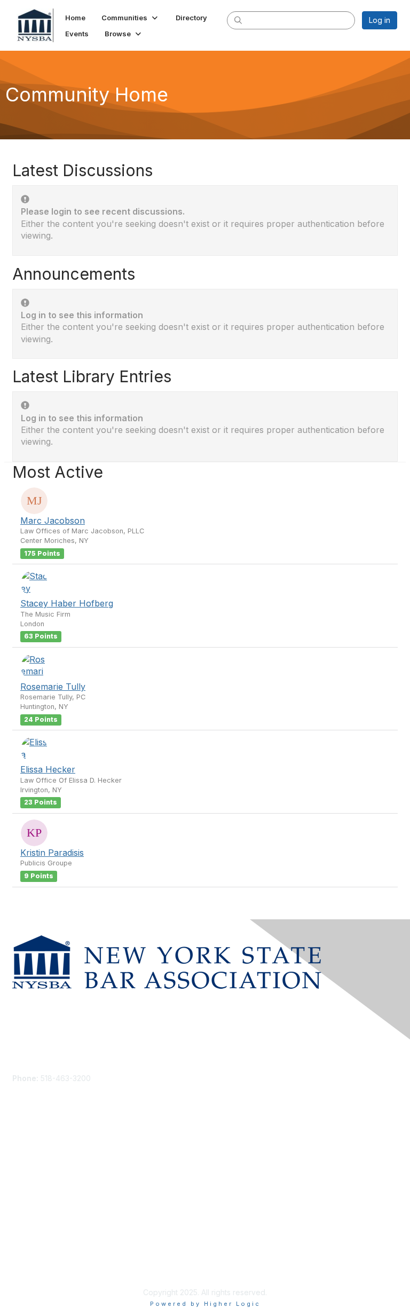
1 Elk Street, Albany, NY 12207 (64, 1093)
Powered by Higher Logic (205, 1303)
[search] (238, 19)
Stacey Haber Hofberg (66, 603)
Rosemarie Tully (52, 686)
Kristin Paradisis (52, 852)
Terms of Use (36, 1265)
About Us (28, 1255)
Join (19, 1164)
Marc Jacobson (52, 520)
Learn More (32, 1184)
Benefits (26, 1174)
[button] (130, 18)
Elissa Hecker (47, 769)
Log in (379, 20)
